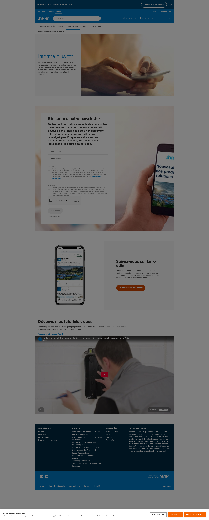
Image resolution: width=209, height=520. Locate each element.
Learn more (117, 516)
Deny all (175, 515)
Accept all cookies (195, 515)
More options (158, 515)
